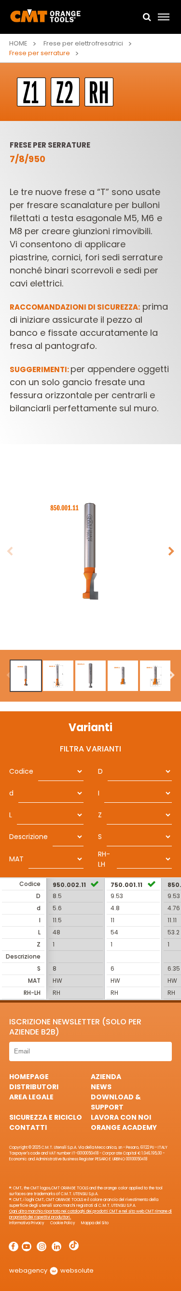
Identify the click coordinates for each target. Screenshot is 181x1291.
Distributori (33, 1087)
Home (18, 43)
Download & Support (116, 1102)
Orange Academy (124, 1127)
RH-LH (104, 859)
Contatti (28, 1127)
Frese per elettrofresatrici (83, 43)
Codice (21, 771)
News (101, 1087)
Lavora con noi (121, 1117)
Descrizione (28, 836)
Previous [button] (9, 551)
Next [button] (171, 551)
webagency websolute (51, 1270)
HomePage (29, 1076)
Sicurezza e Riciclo (45, 1117)
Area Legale (31, 1097)
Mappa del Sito (95, 1223)
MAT (16, 859)
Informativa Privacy (26, 1223)
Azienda (106, 1076)
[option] (90, 552)
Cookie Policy (62, 1223)
